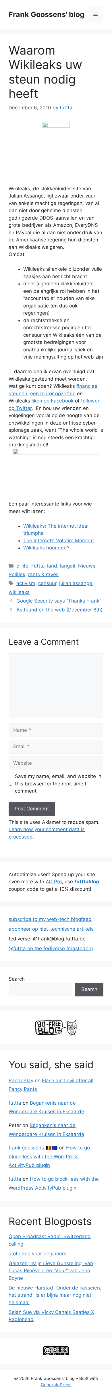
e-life (22, 566)
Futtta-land (44, 566)
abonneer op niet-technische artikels (51, 929)
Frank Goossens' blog (46, 14)
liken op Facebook (53, 401)
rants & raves (43, 574)
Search (17, 979)
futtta (15, 1103)
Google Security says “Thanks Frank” (58, 601)
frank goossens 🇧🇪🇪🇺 (33, 1148)
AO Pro (54, 881)
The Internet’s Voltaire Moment (58, 540)
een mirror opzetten (53, 393)
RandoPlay (21, 1080)
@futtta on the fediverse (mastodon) (51, 948)
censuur (47, 583)
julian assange (75, 583)
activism (25, 583)
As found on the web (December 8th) (59, 610)
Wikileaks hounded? (46, 548)
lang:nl (67, 566)
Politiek (17, 574)
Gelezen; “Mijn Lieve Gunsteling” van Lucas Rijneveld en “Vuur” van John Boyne (51, 1271)
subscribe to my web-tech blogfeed (50, 919)
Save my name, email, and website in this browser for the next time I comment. (58, 783)
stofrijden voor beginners (37, 1253)
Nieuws (86, 566)
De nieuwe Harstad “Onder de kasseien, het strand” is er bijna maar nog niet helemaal (55, 1295)
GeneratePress (56, 1384)
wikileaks (19, 592)
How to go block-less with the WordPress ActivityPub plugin (49, 1156)
